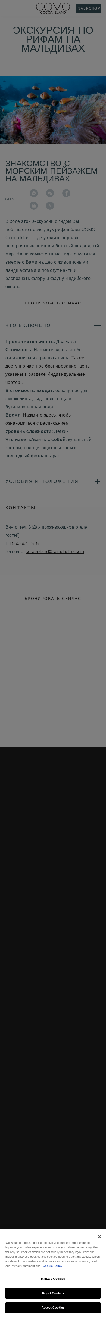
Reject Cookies (53, 1293)
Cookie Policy (52, 1265)
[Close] (99, 1237)
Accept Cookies (53, 1307)
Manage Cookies (53, 1278)
